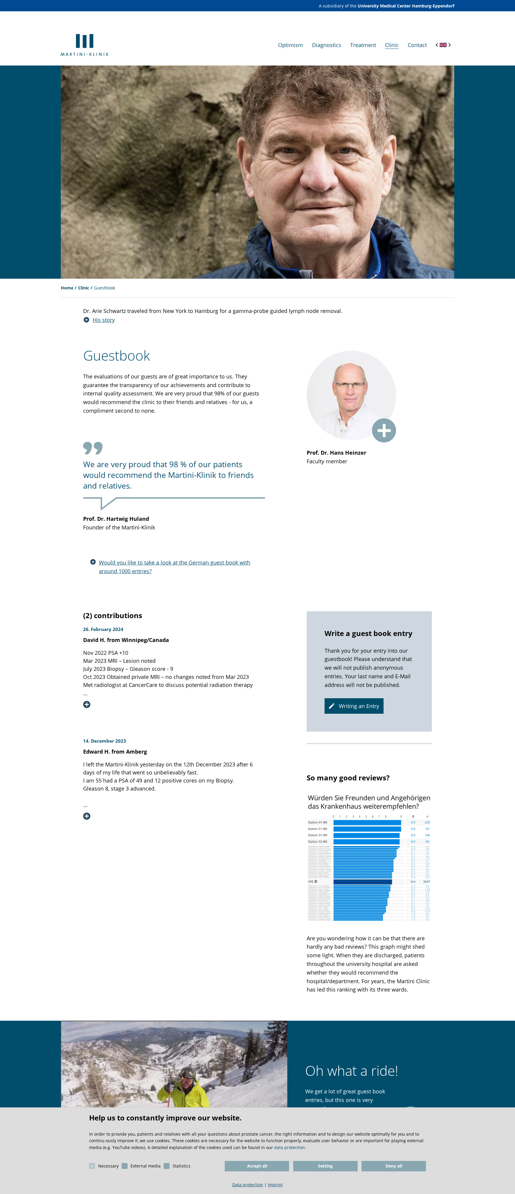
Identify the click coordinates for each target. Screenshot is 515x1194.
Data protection (247, 1184)
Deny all (394, 1166)
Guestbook (104, 288)
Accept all (257, 1166)
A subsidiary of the (386, 6)
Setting (325, 1166)
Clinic (83, 288)
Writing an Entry (359, 706)
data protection (289, 1147)
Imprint (275, 1184)
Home (67, 288)
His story (104, 319)
